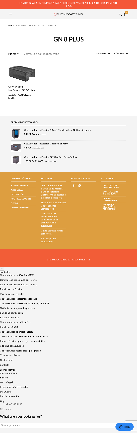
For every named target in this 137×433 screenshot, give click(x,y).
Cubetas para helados (12, 346)
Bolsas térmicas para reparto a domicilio (22, 341)
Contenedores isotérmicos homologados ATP (25, 303)
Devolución (17, 194)
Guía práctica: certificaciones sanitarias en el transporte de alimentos (49, 219)
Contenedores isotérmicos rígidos (18, 299)
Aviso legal (17, 190)
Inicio (11, 25)
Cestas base (6, 360)
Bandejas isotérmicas (12, 289)
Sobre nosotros (19, 185)
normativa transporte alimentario (109, 207)
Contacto (4, 365)
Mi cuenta (5, 409)
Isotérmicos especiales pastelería (18, 284)
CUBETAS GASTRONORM (110, 199)
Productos (5, 272)
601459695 (84, 259)
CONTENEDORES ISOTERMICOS (110, 193)
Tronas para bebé (10, 355)
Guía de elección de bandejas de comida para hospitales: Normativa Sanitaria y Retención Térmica (53, 191)
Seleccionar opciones (32, 80)
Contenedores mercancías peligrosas (20, 350)
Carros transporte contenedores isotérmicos (24, 336)
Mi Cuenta (6, 391)
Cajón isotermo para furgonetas (17, 308)
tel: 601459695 (13, 404)
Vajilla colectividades (12, 294)
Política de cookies (21, 199)
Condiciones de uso (21, 207)
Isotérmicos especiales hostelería (18, 280)
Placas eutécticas (9, 317)
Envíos (14, 203)
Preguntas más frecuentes (14, 387)
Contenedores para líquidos (15, 322)
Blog (2, 401)
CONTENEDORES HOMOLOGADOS (111, 186)
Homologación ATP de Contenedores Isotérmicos (53, 205)
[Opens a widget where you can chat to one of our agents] (124, 427)
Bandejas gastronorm (12, 313)
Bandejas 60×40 (9, 327)
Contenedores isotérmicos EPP (17, 275)
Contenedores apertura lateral (16, 332)
